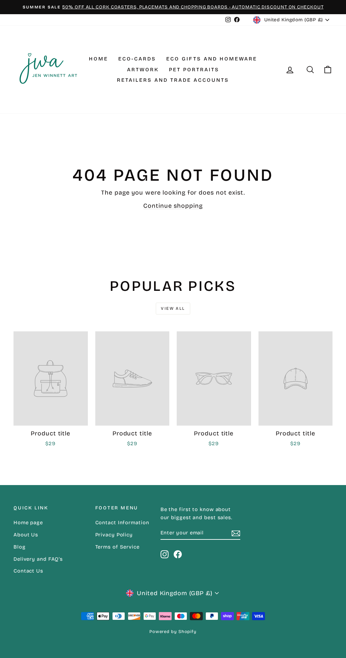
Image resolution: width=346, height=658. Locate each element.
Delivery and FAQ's (38, 559)
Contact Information (122, 523)
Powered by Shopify (173, 631)
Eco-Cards (137, 59)
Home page (28, 523)
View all (173, 308)
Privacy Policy (114, 535)
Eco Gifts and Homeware (211, 59)
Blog (20, 547)
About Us (26, 535)
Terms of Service (117, 547)
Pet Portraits (194, 70)
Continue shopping (172, 205)
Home (98, 59)
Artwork (143, 70)
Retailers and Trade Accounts (173, 80)
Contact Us (28, 571)
